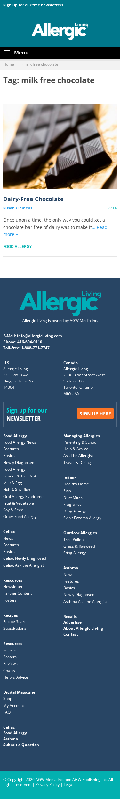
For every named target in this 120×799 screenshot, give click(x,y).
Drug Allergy (74, 511)
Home (8, 64)
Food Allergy (17, 246)
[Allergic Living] (60, 30)
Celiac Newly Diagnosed (24, 558)
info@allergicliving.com (39, 335)
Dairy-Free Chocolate (60, 146)
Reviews (10, 663)
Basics (9, 455)
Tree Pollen (73, 539)
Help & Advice (75, 449)
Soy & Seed (13, 509)
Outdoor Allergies (80, 532)
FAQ (7, 712)
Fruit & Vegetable (18, 503)
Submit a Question (21, 744)
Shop (7, 698)
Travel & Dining (77, 462)
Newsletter (13, 586)
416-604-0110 (29, 342)
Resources (12, 580)
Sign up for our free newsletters (33, 5)
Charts (9, 670)
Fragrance (72, 504)
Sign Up (95, 413)
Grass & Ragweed (79, 546)
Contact (70, 634)
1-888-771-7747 (35, 348)
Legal (68, 784)
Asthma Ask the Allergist (85, 601)
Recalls (9, 650)
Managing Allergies (81, 436)
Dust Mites (73, 497)
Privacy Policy (48, 784)
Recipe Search (15, 621)
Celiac (9, 531)
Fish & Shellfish (16, 489)
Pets (67, 490)
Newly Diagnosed (18, 462)
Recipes (10, 615)
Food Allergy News (19, 442)
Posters (10, 600)
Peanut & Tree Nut (19, 476)
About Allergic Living (83, 628)
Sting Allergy (74, 553)
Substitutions (14, 628)
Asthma (70, 567)
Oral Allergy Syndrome (23, 496)
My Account (13, 705)
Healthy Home (76, 484)
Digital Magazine (19, 692)
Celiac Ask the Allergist (23, 565)
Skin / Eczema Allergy (82, 517)
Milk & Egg (12, 482)
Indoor (69, 477)
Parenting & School (80, 442)
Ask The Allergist (78, 455)
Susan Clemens (17, 208)
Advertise (72, 622)
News (8, 538)
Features (11, 449)
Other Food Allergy (19, 516)
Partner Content (17, 593)
